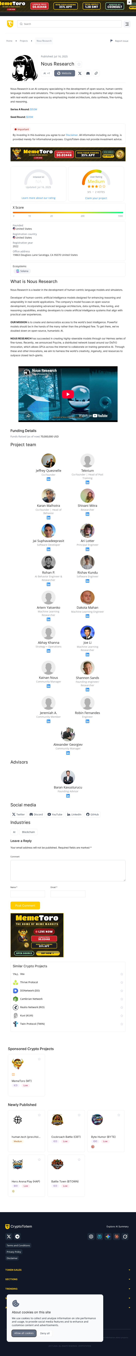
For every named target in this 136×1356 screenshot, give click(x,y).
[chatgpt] (91, 1236)
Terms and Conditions (18, 1245)
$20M (29, 116)
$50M (33, 109)
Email (54, 887)
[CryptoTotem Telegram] (17, 1236)
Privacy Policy (14, 1251)
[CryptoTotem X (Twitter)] (8, 1236)
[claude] (116, 1236)
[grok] (125, 1236)
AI (14, 832)
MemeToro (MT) (22, 1081)
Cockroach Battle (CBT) (66, 1137)
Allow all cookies (24, 1333)
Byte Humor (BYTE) (103, 1137)
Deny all (45, 1333)
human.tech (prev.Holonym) (29, 1137)
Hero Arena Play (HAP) (26, 1181)
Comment (14, 856)
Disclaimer (12, 1258)
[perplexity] (99, 1236)
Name (13, 887)
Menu (126, 24)
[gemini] (108, 1236)
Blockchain (28, 832)
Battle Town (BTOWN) (65, 1181)
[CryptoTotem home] (9, 23)
